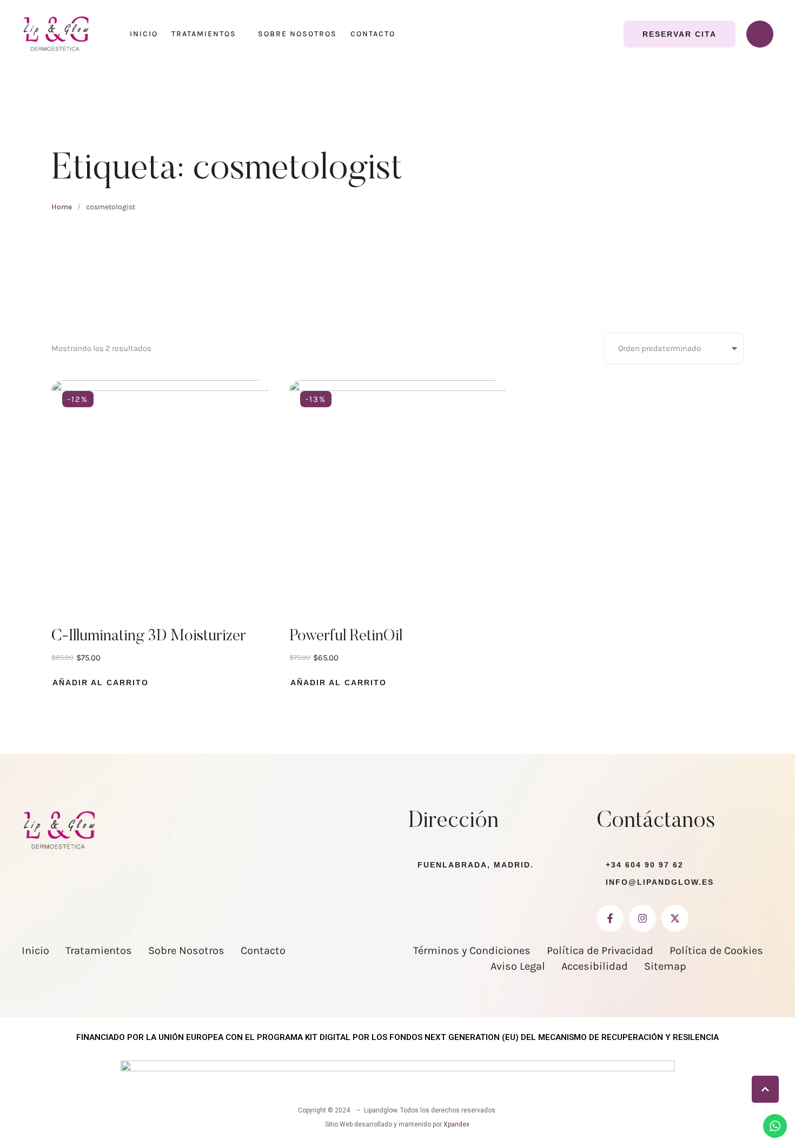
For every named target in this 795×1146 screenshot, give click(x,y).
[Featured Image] (159, 488)
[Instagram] (642, 918)
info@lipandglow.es (660, 882)
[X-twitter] (674, 918)
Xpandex (456, 1124)
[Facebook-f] (610, 918)
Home (61, 206)
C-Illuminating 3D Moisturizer (148, 636)
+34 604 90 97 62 (645, 864)
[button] (680, 34)
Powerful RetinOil (345, 636)
